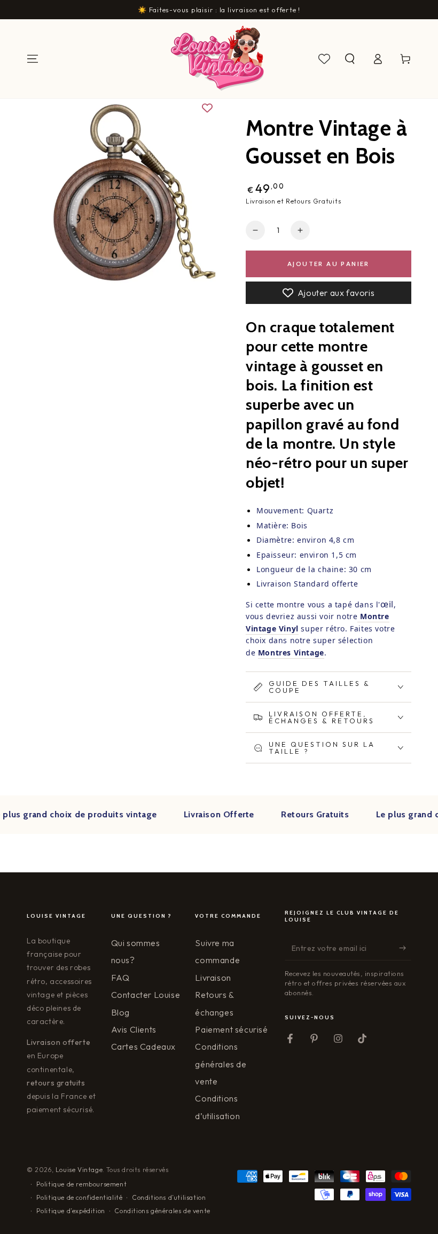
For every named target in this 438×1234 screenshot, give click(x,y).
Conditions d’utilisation (169, 1197)
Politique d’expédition (70, 1211)
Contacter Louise (146, 994)
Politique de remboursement (81, 1184)
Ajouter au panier (328, 264)
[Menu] (32, 59)
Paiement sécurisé (231, 1029)
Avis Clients (134, 1029)
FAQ (120, 977)
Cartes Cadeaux (143, 1046)
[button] (350, 59)
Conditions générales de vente (220, 1064)
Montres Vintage (291, 652)
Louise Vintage (79, 1170)
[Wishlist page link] (324, 59)
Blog (120, 1012)
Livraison (213, 977)
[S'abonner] (405, 948)
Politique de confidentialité (79, 1197)
